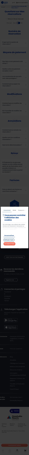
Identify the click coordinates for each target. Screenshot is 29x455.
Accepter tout (9, 244)
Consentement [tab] (7, 210)
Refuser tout (9, 240)
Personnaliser (9, 235)
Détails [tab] (14, 210)
